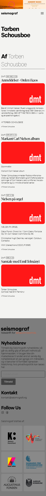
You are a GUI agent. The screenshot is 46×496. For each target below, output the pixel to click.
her (2, 367)
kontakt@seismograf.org (14, 397)
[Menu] (42, 13)
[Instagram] (2, 412)
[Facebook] (7, 412)
